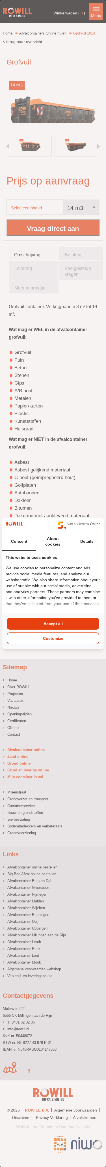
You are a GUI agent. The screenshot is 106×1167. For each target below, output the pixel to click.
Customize (53, 638)
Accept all (53, 623)
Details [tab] (87, 541)
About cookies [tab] (52, 541)
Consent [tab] (19, 541)
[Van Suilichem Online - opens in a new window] (79, 525)
